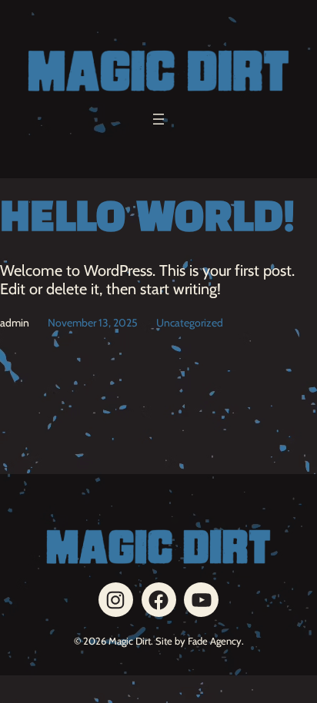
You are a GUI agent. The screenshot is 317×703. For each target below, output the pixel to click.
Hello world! (147, 219)
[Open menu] (158, 119)
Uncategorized (189, 323)
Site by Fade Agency (198, 641)
